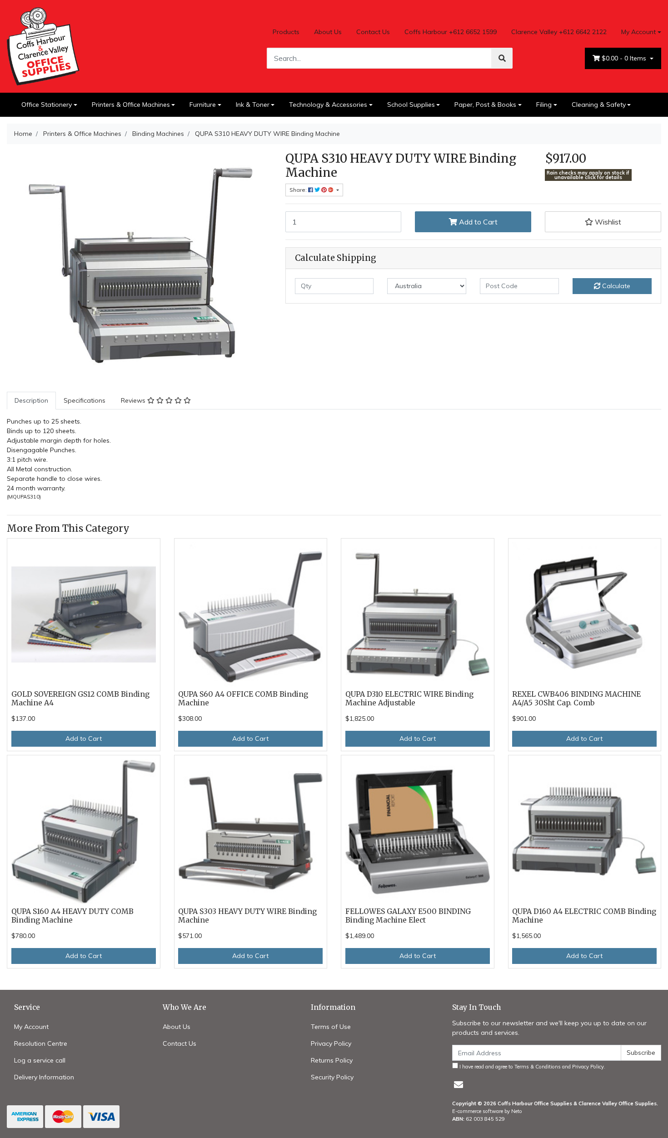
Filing (544, 104)
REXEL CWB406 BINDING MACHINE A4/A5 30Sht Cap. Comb (576, 698)
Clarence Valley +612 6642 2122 (559, 32)
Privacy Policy (331, 1043)
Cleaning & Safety (599, 104)
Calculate (615, 286)
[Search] (502, 58)
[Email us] (458, 1084)
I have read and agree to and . (531, 1066)
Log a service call (39, 1060)
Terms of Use (331, 1027)
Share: (298, 189)
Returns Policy (332, 1060)
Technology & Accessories (328, 104)
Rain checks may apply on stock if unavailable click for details (588, 175)
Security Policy (332, 1077)
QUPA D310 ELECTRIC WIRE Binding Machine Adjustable (409, 698)
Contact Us (373, 32)
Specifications (84, 400)
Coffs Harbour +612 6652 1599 (450, 32)
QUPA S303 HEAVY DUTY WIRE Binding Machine (247, 915)
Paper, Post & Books (485, 104)
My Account (638, 32)
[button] (603, 221)
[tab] (31, 400)
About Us (328, 32)
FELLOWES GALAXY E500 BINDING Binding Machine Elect (408, 915)
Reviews (134, 400)
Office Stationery (46, 104)
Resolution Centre (40, 1043)
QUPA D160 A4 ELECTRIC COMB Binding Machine (584, 915)
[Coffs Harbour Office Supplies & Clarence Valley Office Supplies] (43, 45)
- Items (625, 58)
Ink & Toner (252, 104)
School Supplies (411, 104)
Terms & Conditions (537, 1066)
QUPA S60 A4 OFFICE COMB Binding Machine (243, 698)
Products (286, 32)
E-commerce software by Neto (487, 1111)
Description (31, 400)
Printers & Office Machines (131, 104)
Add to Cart (477, 221)
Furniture (202, 104)
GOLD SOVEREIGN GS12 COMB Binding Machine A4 (80, 698)
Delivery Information (44, 1077)
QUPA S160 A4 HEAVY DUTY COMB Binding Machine (72, 915)
